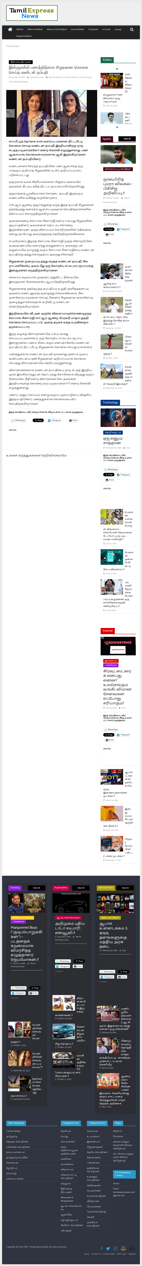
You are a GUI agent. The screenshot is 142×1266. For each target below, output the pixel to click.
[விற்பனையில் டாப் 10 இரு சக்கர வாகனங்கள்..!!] (63, 996)
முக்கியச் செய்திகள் (93, 1224)
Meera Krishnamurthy (23, 965)
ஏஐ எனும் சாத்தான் (113, 440)
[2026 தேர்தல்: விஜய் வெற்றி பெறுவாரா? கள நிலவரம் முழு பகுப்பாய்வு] (112, 75)
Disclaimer (118, 1136)
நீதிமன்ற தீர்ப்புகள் (21, 62)
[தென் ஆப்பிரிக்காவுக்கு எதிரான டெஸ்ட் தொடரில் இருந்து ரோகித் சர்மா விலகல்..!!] (112, 299)
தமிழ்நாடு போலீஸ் (17, 1158)
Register (132, 1254)
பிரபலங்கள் (94, 1207)
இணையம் (111, 660)
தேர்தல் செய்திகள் (17, 1142)
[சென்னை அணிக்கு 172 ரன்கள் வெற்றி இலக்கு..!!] (112, 366)
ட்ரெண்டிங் (111, 665)
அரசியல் (19, 29)
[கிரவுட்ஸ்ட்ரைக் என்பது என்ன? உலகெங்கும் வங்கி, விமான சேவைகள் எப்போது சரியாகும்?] (118, 639)
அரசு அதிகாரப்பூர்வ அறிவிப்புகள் (69, 1150)
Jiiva (128, 447)
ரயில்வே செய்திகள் (18, 1147)
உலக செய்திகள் (77, 29)
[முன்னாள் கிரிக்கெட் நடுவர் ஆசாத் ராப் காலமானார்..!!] (112, 265)
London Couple (84, 77)
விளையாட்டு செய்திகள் (57, 29)
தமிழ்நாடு (11, 1136)
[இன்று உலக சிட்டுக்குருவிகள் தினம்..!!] (112, 808)
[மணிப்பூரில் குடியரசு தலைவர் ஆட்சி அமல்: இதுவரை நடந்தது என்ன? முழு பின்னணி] (108, 1007)
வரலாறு (118, 29)
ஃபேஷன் (66, 1231)
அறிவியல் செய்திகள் (93, 1170)
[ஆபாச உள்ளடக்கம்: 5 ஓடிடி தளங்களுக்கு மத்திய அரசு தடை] (115, 895)
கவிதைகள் (94, 1185)
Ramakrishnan (37, 77)
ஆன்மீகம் (66, 1215)
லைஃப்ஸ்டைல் (15, 1152)
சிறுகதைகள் (95, 1147)
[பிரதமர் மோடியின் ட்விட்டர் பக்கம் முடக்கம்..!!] (112, 838)
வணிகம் (66, 1159)
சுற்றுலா (66, 1183)
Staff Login (121, 1254)
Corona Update (13, 1131)
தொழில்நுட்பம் (113, 432)
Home (86, 1254)
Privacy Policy (109, 1254)
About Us (117, 1131)
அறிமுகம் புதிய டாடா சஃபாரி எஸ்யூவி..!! (70, 928)
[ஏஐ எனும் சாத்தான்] (118, 410)
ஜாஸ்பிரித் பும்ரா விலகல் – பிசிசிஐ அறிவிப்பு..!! (118, 186)
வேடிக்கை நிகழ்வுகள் (67, 1199)
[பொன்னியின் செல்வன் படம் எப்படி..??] (19, 1052)
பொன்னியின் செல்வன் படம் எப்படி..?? (37, 1060)
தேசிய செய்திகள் (110, 917)
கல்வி (90, 1217)
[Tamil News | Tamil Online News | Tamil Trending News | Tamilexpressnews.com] (10, 30)
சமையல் (92, 1131)
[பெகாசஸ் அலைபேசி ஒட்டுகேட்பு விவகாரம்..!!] (112, 551)
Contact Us (96, 1254)
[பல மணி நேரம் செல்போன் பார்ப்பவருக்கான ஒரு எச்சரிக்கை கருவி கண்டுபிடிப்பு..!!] (112, 581)
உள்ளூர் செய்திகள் (24, 35)
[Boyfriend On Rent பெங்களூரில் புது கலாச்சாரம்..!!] (19, 1077)
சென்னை (12, 1163)
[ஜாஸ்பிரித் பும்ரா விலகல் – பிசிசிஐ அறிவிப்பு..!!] (118, 147)
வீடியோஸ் (93, 1201)
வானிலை (67, 1164)
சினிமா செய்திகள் (35, 29)
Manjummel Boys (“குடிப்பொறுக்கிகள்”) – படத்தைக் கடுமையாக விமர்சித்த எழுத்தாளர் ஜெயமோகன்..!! (26, 944)
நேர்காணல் (94, 1158)
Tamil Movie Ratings (96, 1212)
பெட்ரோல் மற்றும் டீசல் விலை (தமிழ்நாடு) (123, 1157)
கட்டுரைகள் (93, 29)
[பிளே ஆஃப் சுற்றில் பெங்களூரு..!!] (112, 335)
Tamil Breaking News (18, 81)
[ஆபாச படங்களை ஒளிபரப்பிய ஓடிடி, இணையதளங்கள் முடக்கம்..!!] (112, 771)
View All (127, 138)
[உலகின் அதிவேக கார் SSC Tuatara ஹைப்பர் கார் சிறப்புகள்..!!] (63, 1054)
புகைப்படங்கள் (15, 1179)
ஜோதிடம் (11, 1168)
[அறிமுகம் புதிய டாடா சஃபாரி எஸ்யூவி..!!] (71, 895)
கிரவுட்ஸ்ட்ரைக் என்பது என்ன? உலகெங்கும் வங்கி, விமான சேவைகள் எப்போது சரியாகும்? (117, 687)
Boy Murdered (55, 77)
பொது (64, 1136)
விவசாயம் (67, 1169)
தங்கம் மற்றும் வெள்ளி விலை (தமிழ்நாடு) (122, 1145)
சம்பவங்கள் (68, 1142)
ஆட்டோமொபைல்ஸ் (68, 917)
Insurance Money (69, 77)
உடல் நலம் (107, 29)
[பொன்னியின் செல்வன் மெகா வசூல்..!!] (19, 1023)
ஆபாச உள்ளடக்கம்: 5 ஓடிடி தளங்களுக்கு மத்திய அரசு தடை (113, 935)
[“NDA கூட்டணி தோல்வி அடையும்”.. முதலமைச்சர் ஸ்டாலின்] (112, 114)
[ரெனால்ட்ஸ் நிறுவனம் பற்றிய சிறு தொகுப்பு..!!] (63, 1025)
